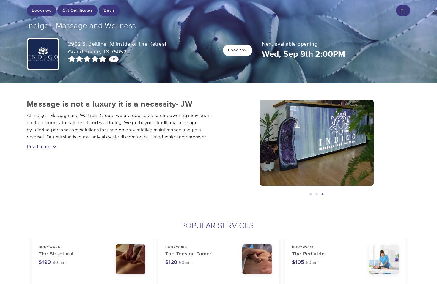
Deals (109, 10)
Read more (39, 146)
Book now (41, 10)
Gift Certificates (77, 10)
